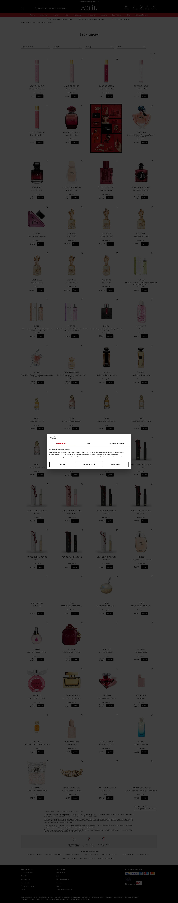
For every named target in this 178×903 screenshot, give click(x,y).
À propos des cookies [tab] (117, 443)
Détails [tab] (89, 443)
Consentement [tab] (61, 443)
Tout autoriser (115, 464)
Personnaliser (87, 464)
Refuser (62, 464)
